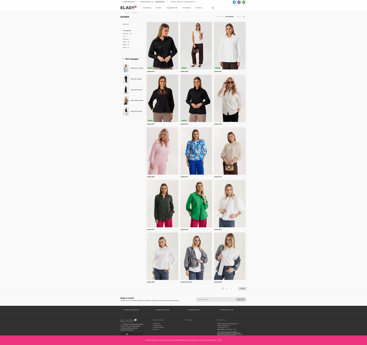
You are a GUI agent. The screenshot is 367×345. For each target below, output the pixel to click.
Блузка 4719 (184, 176)
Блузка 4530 (150, 176)
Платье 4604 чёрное (136, 89)
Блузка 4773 (184, 124)
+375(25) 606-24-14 (146, 1)
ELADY (127, 8)
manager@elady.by (128, 1)
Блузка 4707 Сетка (186, 282)
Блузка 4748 (184, 229)
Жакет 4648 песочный (137, 100)
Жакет (126, 47)
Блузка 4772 (150, 71)
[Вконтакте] (136, 334)
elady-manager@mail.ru (223, 325)
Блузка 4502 (218, 282)
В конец (242, 288)
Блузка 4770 (150, 124)
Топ (125, 36)
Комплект (127, 33)
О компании (186, 8)
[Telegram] (132, 334)
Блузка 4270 (218, 124)
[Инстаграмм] (122, 334)
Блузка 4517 (150, 229)
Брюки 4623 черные (136, 79)
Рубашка (126, 39)
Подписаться (240, 299)
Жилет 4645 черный (136, 111)
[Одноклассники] (141, 334)
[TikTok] (127, 334)
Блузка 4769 (184, 71)
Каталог (158, 8)
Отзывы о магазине (158, 327)
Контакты (198, 8)
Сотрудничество (172, 8)
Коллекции (147, 8)
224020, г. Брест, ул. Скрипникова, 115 (183, 1)
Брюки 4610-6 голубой (137, 68)
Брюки (125, 44)
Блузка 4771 (218, 71)
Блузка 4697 (150, 282)
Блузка (126, 41)
